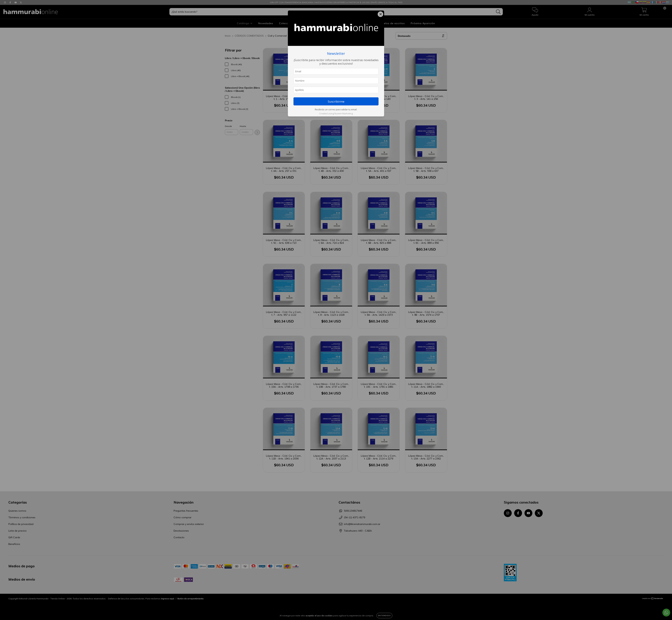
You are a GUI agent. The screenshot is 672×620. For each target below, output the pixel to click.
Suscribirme (336, 101)
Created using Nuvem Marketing (336, 113)
